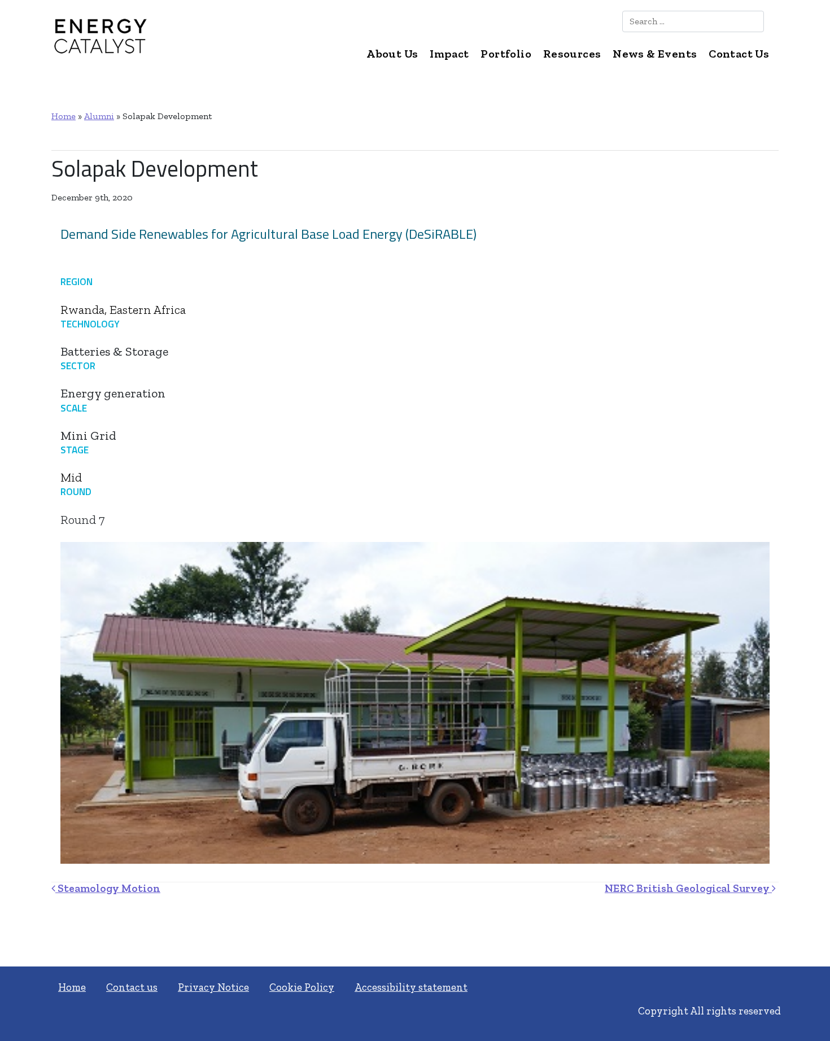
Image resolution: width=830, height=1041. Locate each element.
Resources (572, 53)
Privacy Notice (213, 987)
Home (63, 116)
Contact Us (739, 53)
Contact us (132, 987)
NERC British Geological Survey (688, 888)
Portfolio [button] (505, 53)
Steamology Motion (107, 888)
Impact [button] (449, 53)
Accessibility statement (411, 987)
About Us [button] (392, 53)
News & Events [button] (655, 53)
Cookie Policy (301, 987)
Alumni (99, 116)
